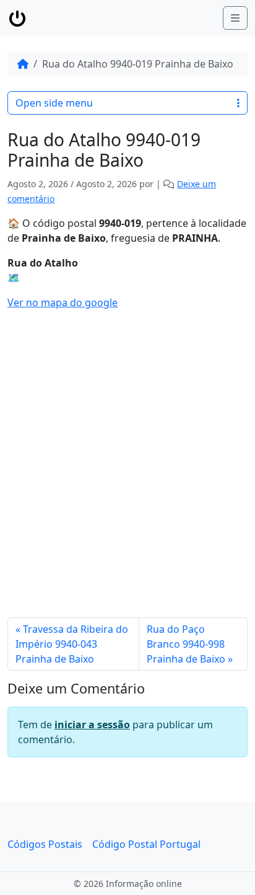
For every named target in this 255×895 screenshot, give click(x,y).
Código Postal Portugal (146, 844)
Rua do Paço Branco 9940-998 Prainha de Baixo (186, 644)
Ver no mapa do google (62, 302)
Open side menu (54, 103)
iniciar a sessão (92, 724)
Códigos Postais (44, 844)
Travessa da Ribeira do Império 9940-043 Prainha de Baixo (71, 644)
